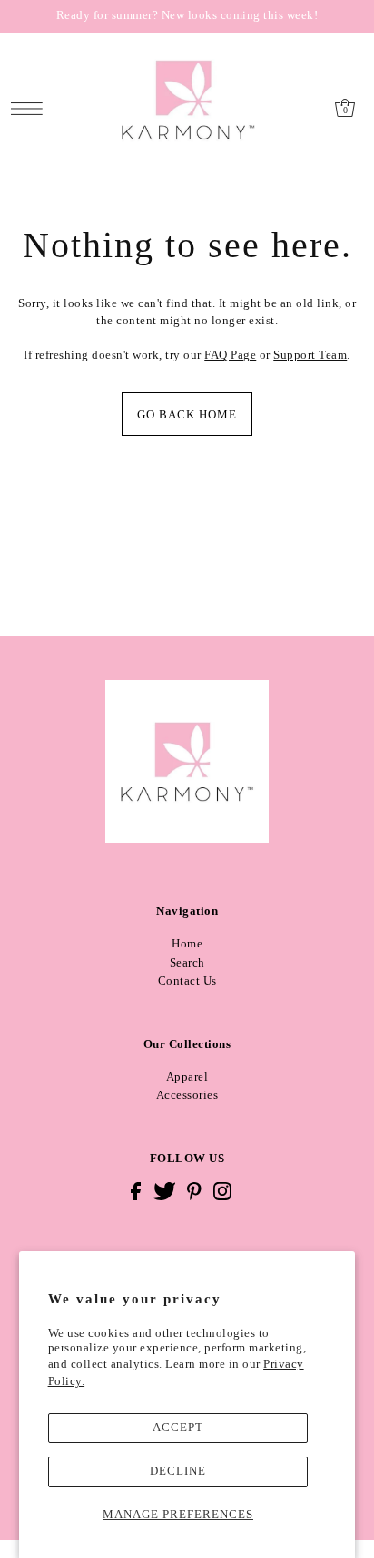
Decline (178, 1471)
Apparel (187, 1077)
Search (187, 963)
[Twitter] (164, 1191)
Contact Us (187, 981)
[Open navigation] (31, 108)
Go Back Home (187, 415)
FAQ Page (230, 355)
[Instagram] (222, 1191)
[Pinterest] (194, 1191)
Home (187, 944)
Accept (178, 1427)
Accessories (187, 1095)
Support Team (310, 355)
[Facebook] (136, 1191)
